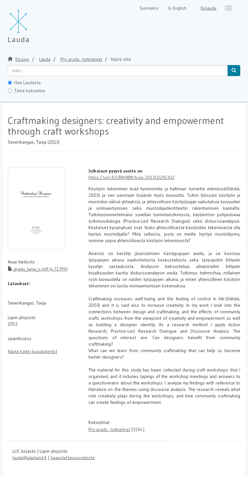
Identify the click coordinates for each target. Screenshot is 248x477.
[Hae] (233, 70)
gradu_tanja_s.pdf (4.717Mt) (40, 269)
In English (177, 8)
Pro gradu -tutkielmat (81, 59)
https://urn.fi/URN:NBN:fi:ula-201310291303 (131, 177)
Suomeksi (149, 8)
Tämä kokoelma (29, 91)
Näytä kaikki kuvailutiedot (32, 351)
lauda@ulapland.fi (29, 457)
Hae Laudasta (27, 82)
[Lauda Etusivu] (32, 22)
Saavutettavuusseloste (72, 457)
